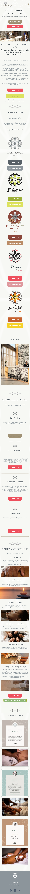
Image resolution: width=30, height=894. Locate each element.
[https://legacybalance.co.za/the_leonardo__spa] (15, 364)
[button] (28, 4)
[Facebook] (11, 890)
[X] (19, 890)
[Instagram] (15, 890)
